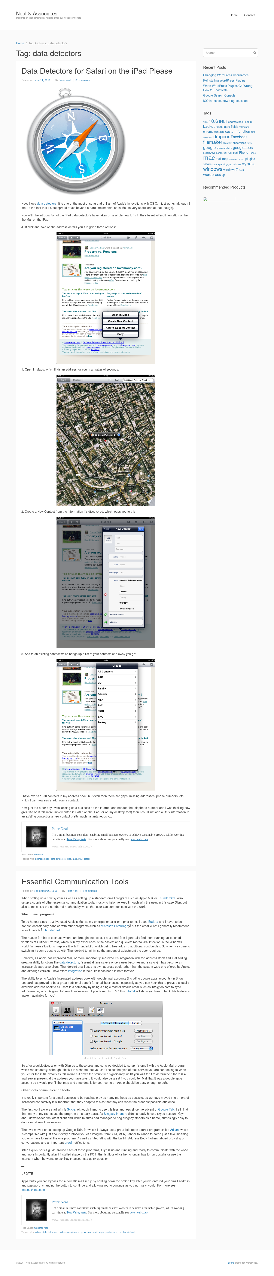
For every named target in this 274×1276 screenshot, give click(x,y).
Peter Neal (65, 80)
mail (80, 858)
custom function (237, 131)
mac (75, 858)
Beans (231, 1262)
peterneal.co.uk (139, 839)
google (209, 147)
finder (236, 143)
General (38, 854)
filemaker (212, 141)
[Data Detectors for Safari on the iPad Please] (76, 141)
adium (38, 1232)
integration (75, 971)
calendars (244, 126)
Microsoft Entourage (114, 926)
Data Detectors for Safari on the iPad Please (97, 70)
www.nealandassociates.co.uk (72, 846)
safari (86, 858)
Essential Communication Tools (75, 880)
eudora (62, 1232)
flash (243, 143)
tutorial (130, 991)
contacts (219, 132)
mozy (241, 159)
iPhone (243, 152)
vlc (253, 164)
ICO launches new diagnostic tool (225, 100)
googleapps (73, 1232)
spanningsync (225, 164)
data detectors (47, 203)
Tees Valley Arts (76, 839)
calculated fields (227, 126)
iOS (230, 152)
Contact (249, 15)
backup (209, 126)
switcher (110, 1232)
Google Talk (166, 1109)
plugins (250, 158)
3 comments (83, 80)
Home (234, 15)
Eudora (153, 921)
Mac (46, 1227)
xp (223, 174)
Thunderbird (166, 898)
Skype (71, 1109)
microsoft (233, 159)
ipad (69, 858)
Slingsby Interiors (115, 1113)
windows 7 (230, 169)
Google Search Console (219, 95)
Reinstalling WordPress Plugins (224, 80)
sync (118, 1232)
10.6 (213, 120)
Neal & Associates (36, 13)
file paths (227, 142)
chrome (208, 131)
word (241, 169)
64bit (223, 121)
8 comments (90, 890)
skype (102, 1232)
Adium (174, 1129)
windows (212, 168)
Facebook (239, 136)
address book (42, 858)
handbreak (221, 152)
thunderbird (128, 1232)
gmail (249, 142)
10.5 (205, 122)
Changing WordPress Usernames (226, 75)
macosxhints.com (33, 1189)
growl (68, 1142)
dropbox (221, 136)
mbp (225, 158)
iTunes (252, 152)
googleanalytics (224, 148)
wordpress (212, 174)
